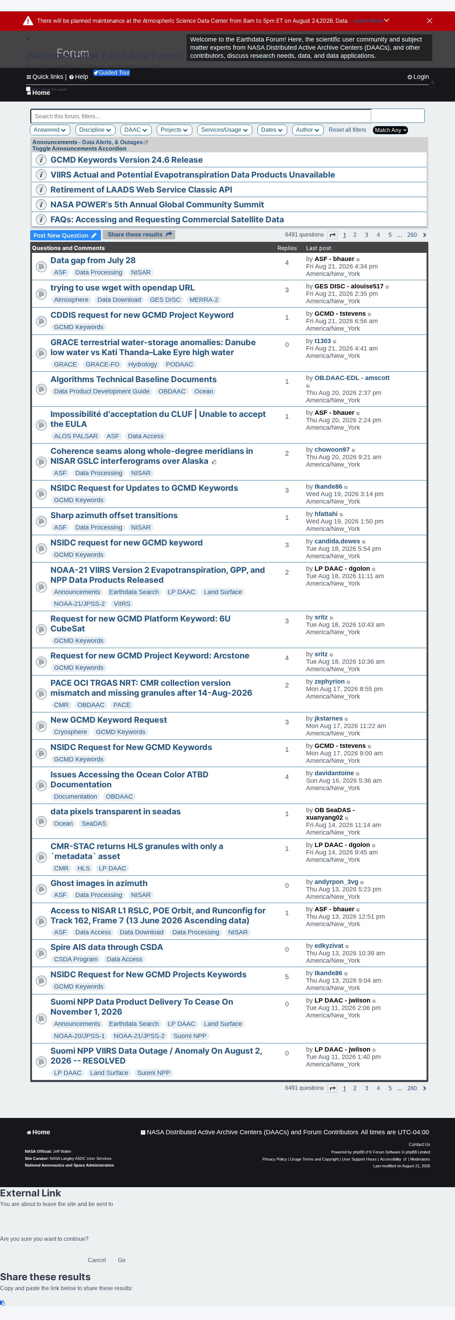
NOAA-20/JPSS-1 (79, 1035)
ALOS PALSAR (76, 436)
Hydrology (142, 364)
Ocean (203, 391)
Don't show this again (49, 89)
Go (121, 1260)
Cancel (97, 1260)
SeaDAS (94, 823)
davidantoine (334, 773)
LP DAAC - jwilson (342, 1000)
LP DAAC (181, 592)
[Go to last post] (358, 259)
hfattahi (326, 513)
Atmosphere (71, 299)
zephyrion (330, 681)
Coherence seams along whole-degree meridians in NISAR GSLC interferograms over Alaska (151, 456)
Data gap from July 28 (93, 260)
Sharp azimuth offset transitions (114, 515)
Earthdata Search (134, 592)
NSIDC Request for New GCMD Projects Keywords (148, 974)
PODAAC (179, 364)
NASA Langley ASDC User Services (81, 1158)
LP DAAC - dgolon (342, 568)
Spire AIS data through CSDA (106, 947)
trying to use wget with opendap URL (122, 288)
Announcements (77, 592)
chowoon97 (332, 449)
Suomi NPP (190, 1035)
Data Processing (98, 272)
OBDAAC (172, 391)
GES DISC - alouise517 (349, 286)
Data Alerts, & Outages (112, 142)
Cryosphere (70, 731)
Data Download (119, 299)
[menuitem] (249, 1132)
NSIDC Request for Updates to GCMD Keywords (144, 488)
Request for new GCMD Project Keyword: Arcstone (150, 656)
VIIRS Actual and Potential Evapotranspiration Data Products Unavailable (192, 175)
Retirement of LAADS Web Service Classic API (141, 190)
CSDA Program (76, 959)
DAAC (133, 130)
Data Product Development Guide (102, 391)
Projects (172, 130)
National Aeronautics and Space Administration (69, 1165)
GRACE (65, 364)
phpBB (358, 1152)
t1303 (323, 340)
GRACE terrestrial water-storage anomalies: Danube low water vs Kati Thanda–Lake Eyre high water (153, 347)
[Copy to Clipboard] (3, 1303)
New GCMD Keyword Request (108, 720)
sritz (321, 617)
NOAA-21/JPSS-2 (79, 603)
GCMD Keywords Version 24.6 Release (126, 160)
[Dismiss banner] (429, 21)
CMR (61, 704)
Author (305, 130)
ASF (60, 272)
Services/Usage (222, 130)
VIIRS (122, 603)
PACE (121, 704)
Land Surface (223, 592)
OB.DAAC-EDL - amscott (352, 377)
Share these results (135, 234)
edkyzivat (329, 945)
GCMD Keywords (78, 327)
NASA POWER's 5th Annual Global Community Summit (157, 205)
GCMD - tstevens (340, 313)
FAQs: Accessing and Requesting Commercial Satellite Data (167, 219)
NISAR (141, 272)
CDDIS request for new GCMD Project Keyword (142, 315)
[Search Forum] (419, 112)
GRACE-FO (102, 364)
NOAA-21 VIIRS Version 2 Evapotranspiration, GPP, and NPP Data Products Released (157, 575)
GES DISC (165, 299)
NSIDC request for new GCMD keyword (126, 543)
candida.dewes (337, 541)
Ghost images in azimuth (99, 883)
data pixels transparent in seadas (115, 811)
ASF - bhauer (334, 258)
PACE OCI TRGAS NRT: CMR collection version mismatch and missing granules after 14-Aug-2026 (151, 688)
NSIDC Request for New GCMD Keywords (131, 747)
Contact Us (419, 1144)
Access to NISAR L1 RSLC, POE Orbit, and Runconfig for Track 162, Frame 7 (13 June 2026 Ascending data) (158, 915)
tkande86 (328, 486)
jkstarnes (329, 718)
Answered (47, 130)
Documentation (75, 796)
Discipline (92, 130)
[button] (332, 235)
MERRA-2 (203, 299)
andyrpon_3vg (336, 881)
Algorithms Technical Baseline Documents (133, 379)
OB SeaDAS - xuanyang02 (330, 813)
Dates (269, 130)
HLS (83, 868)
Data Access (146, 436)
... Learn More (366, 20)
